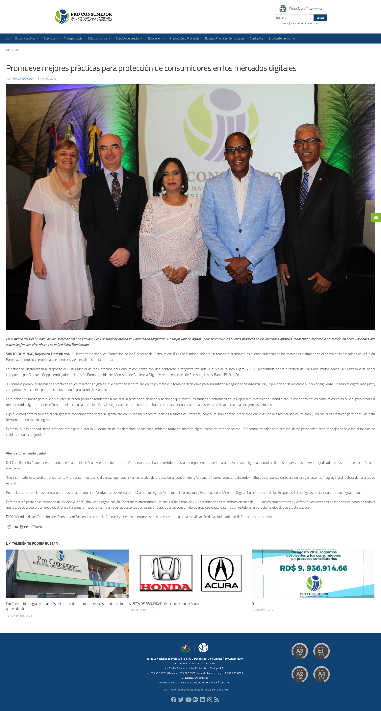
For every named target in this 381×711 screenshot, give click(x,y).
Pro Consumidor (23, 78)
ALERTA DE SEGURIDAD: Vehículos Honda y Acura (164, 604)
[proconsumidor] (202, 699)
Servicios (49, 38)
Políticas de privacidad (192, 682)
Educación (155, 38)
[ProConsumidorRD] (174, 699)
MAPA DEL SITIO (298, 24)
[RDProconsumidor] (188, 699)
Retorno (257, 604)
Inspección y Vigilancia (184, 38)
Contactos (256, 38)
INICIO (286, 24)
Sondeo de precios (128, 38)
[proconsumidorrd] (181, 699)
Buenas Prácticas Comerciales (224, 38)
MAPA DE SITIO (191, 663)
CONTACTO (313, 24)
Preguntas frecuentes (218, 682)
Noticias (12, 50)
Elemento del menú (282, 38)
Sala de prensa (97, 38)
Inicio (6, 38)
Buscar (320, 17)
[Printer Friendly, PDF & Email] (25, 526)
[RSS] (216, 699)
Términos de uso (168, 682)
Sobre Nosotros (25, 38)
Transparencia (73, 38)
